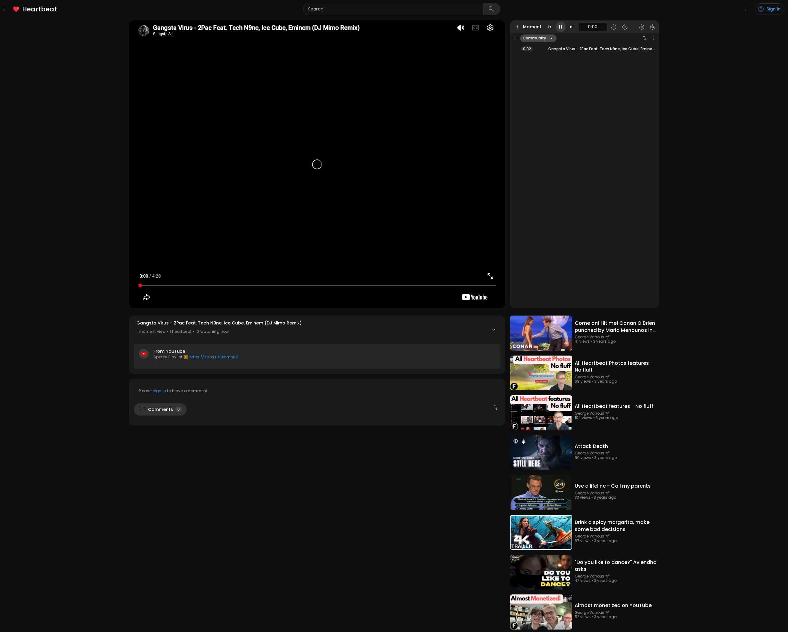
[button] (317, 345)
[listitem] (35, 9)
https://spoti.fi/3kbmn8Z (213, 357)
